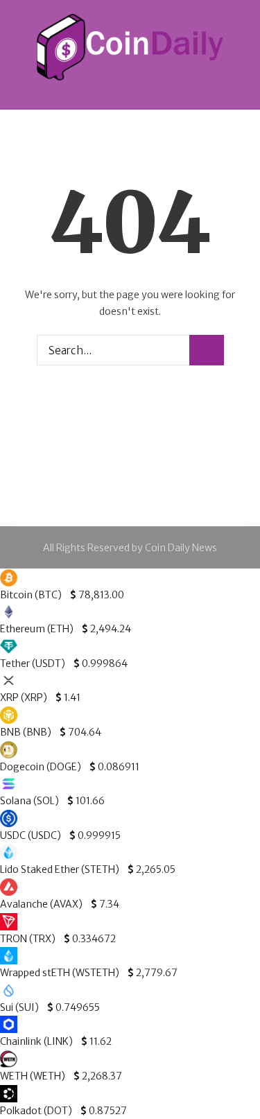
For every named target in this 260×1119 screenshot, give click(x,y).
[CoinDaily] (130, 47)
